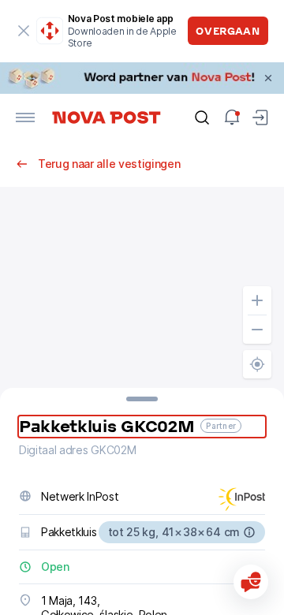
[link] (142, 78)
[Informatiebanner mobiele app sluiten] (24, 30)
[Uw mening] (251, 582)
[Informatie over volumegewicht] (249, 532)
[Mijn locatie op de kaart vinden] (257, 364)
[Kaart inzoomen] (257, 300)
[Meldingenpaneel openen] (232, 117)
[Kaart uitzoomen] (257, 329)
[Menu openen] (25, 117)
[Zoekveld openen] (201, 117)
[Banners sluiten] (268, 78)
